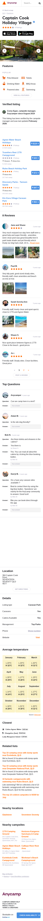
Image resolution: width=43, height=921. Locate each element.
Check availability (29, 915)
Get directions (21, 589)
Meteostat (37, 715)
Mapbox (6, 876)
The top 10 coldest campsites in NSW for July (20, 796)
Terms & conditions (10, 907)
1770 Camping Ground (8, 832)
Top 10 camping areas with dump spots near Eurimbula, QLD (20, 754)
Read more (35, 243)
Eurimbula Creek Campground (10, 859)
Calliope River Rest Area (30, 847)
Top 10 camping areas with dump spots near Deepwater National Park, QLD (20, 767)
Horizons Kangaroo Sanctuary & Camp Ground (30, 834)
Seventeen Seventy (30, 815)
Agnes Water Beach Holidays (11, 847)
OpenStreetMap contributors (20, 876)
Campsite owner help (11, 902)
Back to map (9, 10)
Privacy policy (8, 906)
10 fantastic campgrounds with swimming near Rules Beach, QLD (17, 780)
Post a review (22, 375)
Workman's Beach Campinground (30, 859)
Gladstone (10, 13)
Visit (38, 637)
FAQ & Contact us (9, 904)
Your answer (16, 406)
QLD (3, 13)
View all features (21, 95)
